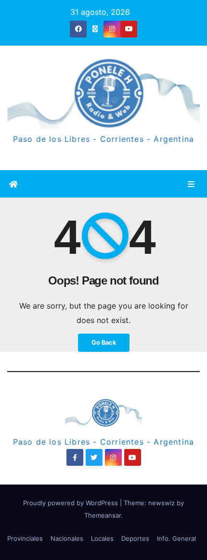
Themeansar (102, 515)
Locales (102, 538)
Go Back (103, 342)
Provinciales (25, 538)
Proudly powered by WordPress (71, 503)
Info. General (176, 538)
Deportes (135, 538)
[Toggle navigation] (191, 183)
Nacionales (67, 538)
